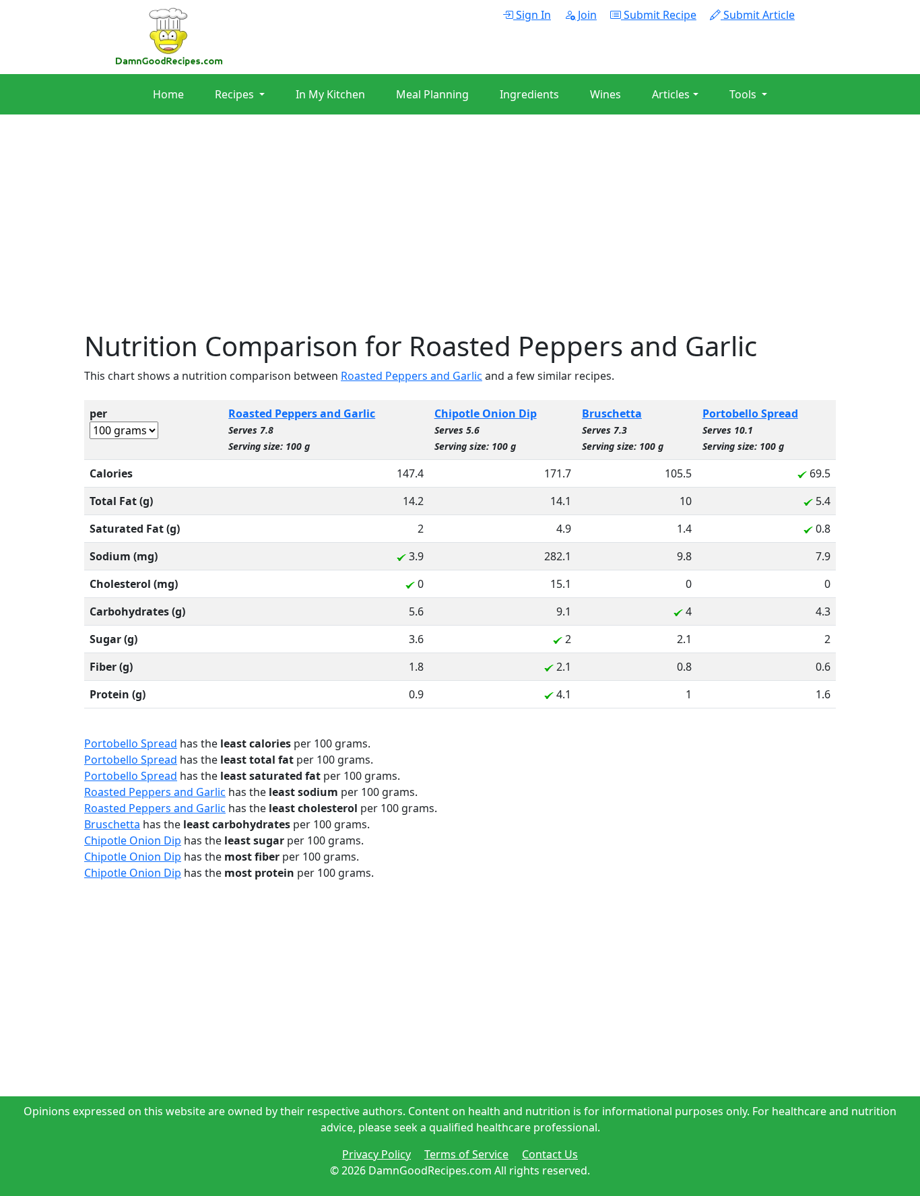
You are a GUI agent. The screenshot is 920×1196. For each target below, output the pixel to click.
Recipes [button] (236, 94)
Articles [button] (671, 94)
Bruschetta (612, 413)
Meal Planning (432, 94)
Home (168, 94)
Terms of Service (466, 1154)
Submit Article (758, 14)
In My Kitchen (330, 94)
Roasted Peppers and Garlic (411, 375)
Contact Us (550, 1154)
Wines (605, 94)
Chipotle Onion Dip (485, 413)
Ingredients (529, 94)
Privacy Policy (376, 1154)
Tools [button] (744, 94)
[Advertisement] (460, 235)
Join (586, 14)
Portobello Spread (750, 413)
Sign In (532, 14)
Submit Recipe (658, 14)
